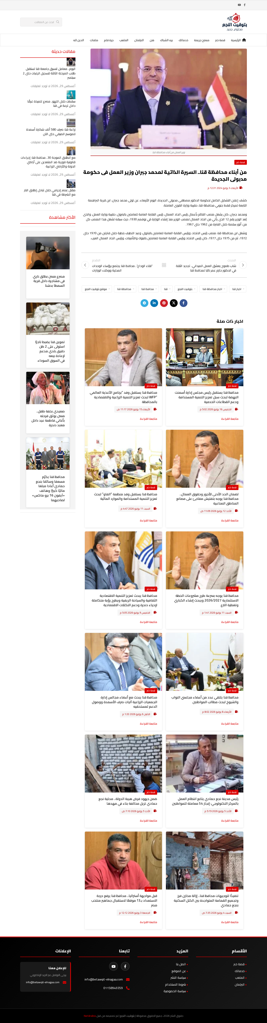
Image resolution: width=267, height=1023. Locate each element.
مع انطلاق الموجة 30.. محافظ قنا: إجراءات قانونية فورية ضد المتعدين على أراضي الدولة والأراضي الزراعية (48, 162)
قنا (166, 289)
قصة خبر (240, 162)
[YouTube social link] (239, 5)
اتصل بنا (181, 964)
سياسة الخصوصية (175, 991)
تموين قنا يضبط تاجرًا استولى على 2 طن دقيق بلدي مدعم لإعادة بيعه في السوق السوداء (50, 351)
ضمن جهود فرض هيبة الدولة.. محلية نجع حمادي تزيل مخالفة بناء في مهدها (128, 801)
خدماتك (240, 971)
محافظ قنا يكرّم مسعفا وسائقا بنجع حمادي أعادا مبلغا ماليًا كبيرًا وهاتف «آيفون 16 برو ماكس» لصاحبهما (48, 488)
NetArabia (90, 1015)
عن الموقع (179, 971)
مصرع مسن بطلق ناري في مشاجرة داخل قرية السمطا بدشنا (49, 281)
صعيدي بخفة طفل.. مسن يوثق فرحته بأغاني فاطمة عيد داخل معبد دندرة (48, 418)
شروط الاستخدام (175, 984)
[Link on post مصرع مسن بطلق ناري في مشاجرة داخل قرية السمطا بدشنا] (48, 253)
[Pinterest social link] (164, 303)
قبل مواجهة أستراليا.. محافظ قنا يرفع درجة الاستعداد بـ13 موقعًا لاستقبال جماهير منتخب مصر (124, 900)
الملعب (240, 977)
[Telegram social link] (144, 303)
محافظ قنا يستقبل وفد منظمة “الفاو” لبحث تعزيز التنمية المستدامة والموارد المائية (125, 496)
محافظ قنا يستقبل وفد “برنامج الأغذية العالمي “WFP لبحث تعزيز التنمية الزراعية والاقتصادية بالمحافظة (123, 397)
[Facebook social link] (244, 5)
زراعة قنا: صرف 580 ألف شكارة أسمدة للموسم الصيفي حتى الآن (50, 131)
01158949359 (113, 988)
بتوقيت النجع (185, 289)
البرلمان (240, 984)
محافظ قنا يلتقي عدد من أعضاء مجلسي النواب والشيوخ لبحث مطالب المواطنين (204, 699)
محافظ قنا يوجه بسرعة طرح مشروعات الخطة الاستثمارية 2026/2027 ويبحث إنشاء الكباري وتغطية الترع (206, 600)
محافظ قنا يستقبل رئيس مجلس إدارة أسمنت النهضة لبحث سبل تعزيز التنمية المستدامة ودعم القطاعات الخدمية (206, 397)
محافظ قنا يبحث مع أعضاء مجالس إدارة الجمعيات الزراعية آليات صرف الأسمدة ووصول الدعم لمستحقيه (124, 702)
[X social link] (174, 303)
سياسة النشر (178, 977)
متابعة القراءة (229, 418)
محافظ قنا (147, 289)
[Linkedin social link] (154, 303)
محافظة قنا (124, 289)
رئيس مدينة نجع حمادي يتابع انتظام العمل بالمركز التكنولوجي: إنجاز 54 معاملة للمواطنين (205, 801)
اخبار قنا (236, 289)
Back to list (164, 265)
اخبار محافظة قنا (212, 289)
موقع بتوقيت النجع (96, 289)
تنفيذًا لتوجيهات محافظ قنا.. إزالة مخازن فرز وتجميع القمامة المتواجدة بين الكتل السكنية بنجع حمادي (206, 900)
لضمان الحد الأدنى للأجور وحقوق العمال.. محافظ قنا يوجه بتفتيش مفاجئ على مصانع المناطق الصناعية (207, 499)
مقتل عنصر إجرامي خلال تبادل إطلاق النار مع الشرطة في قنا (49, 192)
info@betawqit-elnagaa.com (104, 979)
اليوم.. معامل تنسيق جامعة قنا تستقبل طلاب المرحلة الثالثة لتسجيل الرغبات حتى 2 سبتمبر (49, 73)
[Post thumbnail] (71, 62)
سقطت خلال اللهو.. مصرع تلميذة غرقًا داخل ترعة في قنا (51, 103)
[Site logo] (234, 22)
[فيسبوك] (125, 966)
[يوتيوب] (113, 966)
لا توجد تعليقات (40, 86)
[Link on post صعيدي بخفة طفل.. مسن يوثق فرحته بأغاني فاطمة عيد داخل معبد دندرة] (48, 388)
